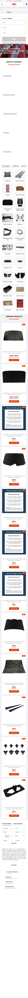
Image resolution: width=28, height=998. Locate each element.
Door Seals (7, 253)
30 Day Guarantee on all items (11, 878)
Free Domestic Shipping (12, 871)
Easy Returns (8, 877)
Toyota (17, 832)
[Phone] (24, 4)
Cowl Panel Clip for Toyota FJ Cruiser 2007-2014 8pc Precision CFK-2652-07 (14, 766)
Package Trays (7, 267)
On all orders (9, 873)
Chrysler (17, 840)
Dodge (5, 832)
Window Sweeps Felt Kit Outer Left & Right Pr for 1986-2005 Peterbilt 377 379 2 (14, 725)
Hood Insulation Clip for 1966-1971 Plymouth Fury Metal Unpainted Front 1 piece (14, 435)
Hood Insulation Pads (8, 209)
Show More (14, 843)
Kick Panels (20, 281)
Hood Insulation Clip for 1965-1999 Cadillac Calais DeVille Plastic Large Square (14, 559)
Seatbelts (20, 224)
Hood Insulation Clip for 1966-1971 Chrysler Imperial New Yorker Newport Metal (14, 808)
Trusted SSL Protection (10, 883)
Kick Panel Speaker (8, 281)
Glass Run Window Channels (20, 239)
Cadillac (5, 840)
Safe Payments (9, 881)
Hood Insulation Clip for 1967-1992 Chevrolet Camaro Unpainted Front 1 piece (14, 518)
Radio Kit (20, 267)
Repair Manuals (20, 309)
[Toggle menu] (5, 4)
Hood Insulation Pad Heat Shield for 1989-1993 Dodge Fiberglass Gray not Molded (14, 642)
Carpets (8, 195)
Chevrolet (5, 828)
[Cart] (26, 4)
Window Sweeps (20, 181)
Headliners (7, 181)
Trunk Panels (7, 309)
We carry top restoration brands (11, 888)
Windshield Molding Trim (8, 239)
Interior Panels (20, 295)
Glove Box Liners (7, 295)
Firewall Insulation (7, 224)
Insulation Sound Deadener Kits (20, 209)
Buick (16, 835)
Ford (16, 828)
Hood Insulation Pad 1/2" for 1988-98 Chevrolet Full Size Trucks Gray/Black (14, 476)
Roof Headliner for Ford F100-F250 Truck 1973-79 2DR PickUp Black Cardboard (14, 394)
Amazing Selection (9, 886)
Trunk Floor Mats (20, 195)
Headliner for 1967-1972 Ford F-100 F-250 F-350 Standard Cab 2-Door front (14, 352)
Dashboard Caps (20, 253)
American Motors (7, 836)
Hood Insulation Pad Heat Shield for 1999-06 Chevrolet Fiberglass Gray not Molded (14, 684)
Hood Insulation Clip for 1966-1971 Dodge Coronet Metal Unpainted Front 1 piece (14, 601)
